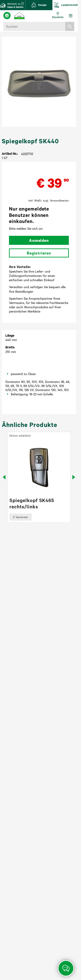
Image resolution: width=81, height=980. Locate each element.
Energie (42, 5)
